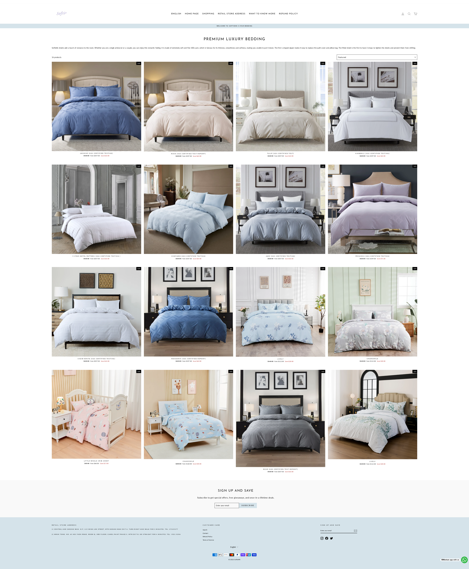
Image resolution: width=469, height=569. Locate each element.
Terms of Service (208, 540)
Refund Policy (207, 536)
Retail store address (85, 2)
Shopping (72, 2)
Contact (205, 533)
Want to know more (100, 2)
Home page (63, 2)
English (54, 2)
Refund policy (115, 2)
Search (205, 530)
